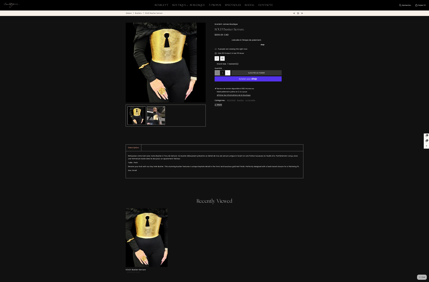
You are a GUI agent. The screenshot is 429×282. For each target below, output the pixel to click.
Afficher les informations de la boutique (234, 95)
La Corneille (250, 100)
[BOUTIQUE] (298, 13)
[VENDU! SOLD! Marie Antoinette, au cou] (302, 13)
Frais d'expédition (223, 40)
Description (133, 147)
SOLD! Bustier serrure (136, 270)
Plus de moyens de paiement (248, 84)
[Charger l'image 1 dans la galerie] (136, 115)
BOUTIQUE (231, 100)
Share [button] (219, 105)
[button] (179, 5)
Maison (129, 13)
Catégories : (220, 100)
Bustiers (138, 13)
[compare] (222, 58)
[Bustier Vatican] (294, 13)
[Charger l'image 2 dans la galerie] (156, 115)
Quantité (218, 68)
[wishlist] (217, 58)
